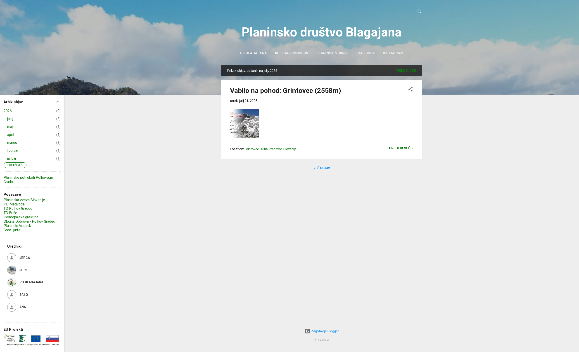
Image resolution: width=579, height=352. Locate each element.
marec (12, 142)
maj (10, 127)
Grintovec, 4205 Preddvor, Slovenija (271, 149)
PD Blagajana (253, 53)
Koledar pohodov (291, 53)
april (10, 135)
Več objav (321, 168)
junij (10, 119)
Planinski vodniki (332, 53)
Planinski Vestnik (17, 226)
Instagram (393, 53)
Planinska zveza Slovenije (24, 200)
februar (13, 150)
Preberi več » (401, 148)
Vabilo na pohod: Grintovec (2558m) (285, 90)
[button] (410, 90)
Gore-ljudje (12, 230)
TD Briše (10, 213)
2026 (8, 111)
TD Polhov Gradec (18, 208)
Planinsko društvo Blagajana (322, 32)
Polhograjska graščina (21, 217)
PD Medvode (14, 204)
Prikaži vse (406, 71)
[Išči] (419, 12)
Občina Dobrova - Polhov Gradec (29, 221)
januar (11, 158)
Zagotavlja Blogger (324, 331)
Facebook (366, 53)
